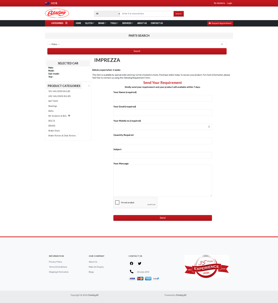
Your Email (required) (124, 106)
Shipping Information (59, 272)
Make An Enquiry (96, 267)
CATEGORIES (57, 23)
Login (229, 3)
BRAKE (101, 23)
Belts (51, 111)
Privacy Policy (55, 262)
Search (179, 14)
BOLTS (51, 121)
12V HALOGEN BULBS (59, 91)
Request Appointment (221, 23)
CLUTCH (89, 23)
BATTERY (53, 101)
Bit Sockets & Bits (57, 116)
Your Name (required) (125, 92)
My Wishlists (219, 3)
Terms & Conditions (58, 267)
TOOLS (113, 23)
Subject (117, 149)
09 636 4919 (143, 272)
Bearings (52, 106)
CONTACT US (157, 23)
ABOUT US (142, 23)
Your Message (121, 163)
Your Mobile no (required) (127, 120)
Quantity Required (123, 134)
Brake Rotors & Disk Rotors (62, 135)
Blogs (91, 272)
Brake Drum (54, 130)
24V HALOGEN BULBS (59, 96)
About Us (93, 262)
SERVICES (126, 23)
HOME (78, 23)
